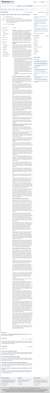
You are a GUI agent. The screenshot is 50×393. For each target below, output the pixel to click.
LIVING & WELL (35, 49)
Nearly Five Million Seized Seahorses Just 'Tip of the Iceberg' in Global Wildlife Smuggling (41, 63)
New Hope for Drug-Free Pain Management (41, 19)
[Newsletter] (47, 2)
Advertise (23, 388)
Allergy (4, 32)
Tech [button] (9, 9)
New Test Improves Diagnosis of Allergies (9, 351)
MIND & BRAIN (35, 43)
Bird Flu (35, 39)
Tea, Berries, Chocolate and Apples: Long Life (41, 20)
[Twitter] (8, 24)
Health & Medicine (5, 30)
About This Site (12, 388)
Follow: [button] (35, 1)
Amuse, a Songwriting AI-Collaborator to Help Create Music (41, 81)
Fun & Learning (4, 37)
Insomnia (35, 48)
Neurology (5, 47)
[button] (39, 12)
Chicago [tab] (30, 338)
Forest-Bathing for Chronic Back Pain (40, 22)
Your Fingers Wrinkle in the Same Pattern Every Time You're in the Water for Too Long (41, 79)
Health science (5, 56)
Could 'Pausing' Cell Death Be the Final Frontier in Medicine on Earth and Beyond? (40, 61)
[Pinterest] (10, 24)
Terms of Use (38, 388)
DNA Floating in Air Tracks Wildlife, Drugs (40, 28)
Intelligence (36, 45)
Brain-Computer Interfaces (38, 46)
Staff (16, 388)
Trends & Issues (4, 39)
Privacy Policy (28, 388)
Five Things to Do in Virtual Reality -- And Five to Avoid (41, 73)
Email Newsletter (5, 383)
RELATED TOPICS (4, 27)
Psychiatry (5, 49)
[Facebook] (6, 24)
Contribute (19, 388)
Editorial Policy (33, 388)
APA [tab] (26, 338)
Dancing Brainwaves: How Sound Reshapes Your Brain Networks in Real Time (41, 69)
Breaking (35, 14)
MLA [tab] (23, 338)
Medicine (4, 44)
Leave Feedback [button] (37, 383)
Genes (35, 42)
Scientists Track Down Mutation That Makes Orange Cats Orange (41, 77)
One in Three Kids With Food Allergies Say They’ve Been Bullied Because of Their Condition (17, 369)
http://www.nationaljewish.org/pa (18, 327)
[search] (47, 9)
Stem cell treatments (6, 54)
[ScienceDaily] (8, 1)
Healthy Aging (36, 40)
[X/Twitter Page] (39, 2)
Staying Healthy (6, 33)
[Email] (13, 24)
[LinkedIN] (11, 24)
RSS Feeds (4, 385)
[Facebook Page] (37, 2)
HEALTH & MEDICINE (36, 37)
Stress (35, 54)
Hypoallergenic (5, 45)
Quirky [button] (22, 9)
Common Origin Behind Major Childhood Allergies (11, 356)
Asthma (4, 35)
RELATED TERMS (4, 42)
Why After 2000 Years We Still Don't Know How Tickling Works (40, 66)
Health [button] (5, 9)
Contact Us (37, 385)
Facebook (20, 382)
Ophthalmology (5, 52)
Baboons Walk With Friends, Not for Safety (40, 29)
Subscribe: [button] (42, 1)
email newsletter (29, 5)
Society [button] (17, 9)
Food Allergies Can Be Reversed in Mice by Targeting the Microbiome (14, 362)
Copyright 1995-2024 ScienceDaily (7, 389)
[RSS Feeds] (46, 2)
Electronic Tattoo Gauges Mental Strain (40, 71)
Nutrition (35, 52)
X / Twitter (20, 384)
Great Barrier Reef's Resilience (39, 33)
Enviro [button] (13, 9)
